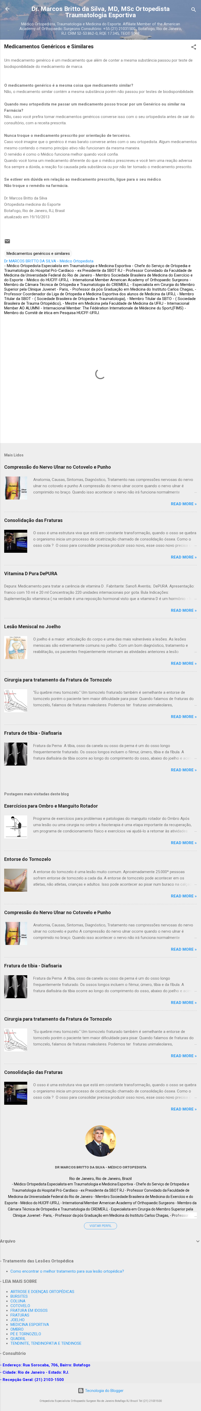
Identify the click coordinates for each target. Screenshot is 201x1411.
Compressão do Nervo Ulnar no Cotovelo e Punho (57, 467)
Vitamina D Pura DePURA (30, 573)
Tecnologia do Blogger (104, 1390)
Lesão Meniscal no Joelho (32, 626)
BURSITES (19, 1296)
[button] (194, 48)
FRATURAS (19, 1315)
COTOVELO (20, 1305)
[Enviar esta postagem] (7, 243)
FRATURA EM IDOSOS (29, 1310)
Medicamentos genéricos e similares (38, 253)
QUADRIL (18, 1338)
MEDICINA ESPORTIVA (29, 1324)
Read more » (184, 504)
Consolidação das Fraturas (33, 520)
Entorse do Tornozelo (27, 859)
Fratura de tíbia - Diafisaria (33, 733)
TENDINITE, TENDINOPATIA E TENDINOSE (45, 1343)
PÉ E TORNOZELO (25, 1334)
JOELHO (17, 1320)
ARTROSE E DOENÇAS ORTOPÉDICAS (42, 1291)
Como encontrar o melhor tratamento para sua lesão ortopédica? (67, 1271)
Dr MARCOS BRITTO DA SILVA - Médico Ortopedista (100, 1167)
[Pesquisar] (194, 11)
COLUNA (17, 1301)
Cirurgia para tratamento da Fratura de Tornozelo (58, 680)
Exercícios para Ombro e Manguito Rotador (51, 806)
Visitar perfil (100, 1226)
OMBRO (17, 1329)
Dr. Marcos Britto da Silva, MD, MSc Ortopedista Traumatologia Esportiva (100, 12)
